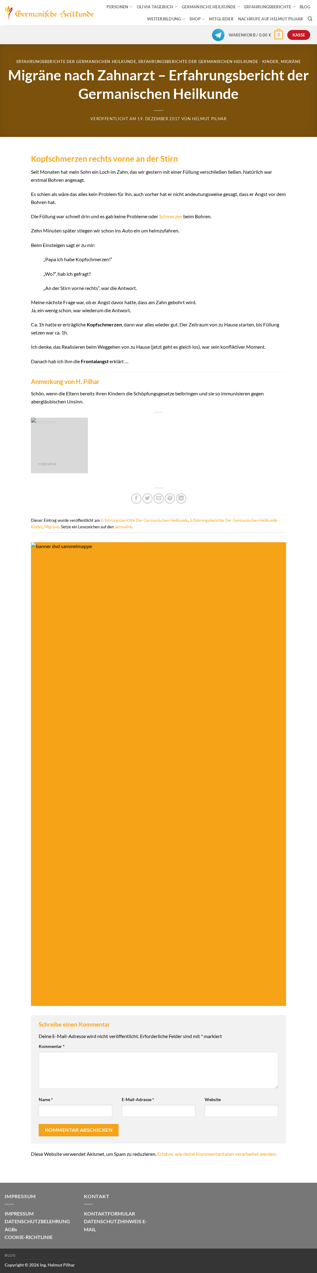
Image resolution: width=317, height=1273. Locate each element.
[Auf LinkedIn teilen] (181, 498)
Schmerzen (170, 216)
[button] (256, 35)
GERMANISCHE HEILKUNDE (209, 6)
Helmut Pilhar (209, 118)
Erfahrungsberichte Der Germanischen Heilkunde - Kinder (208, 61)
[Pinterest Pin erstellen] (170, 498)
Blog (10, 1255)
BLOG (305, 6)
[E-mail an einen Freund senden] (159, 498)
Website (213, 1099)
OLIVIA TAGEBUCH (155, 6)
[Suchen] (310, 19)
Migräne (291, 61)
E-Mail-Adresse (138, 1099)
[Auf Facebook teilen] (136, 498)
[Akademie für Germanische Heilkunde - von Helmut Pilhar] (49, 13)
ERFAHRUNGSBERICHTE (267, 6)
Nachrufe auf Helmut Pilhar (270, 18)
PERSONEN (117, 6)
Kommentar (52, 1046)
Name (46, 1099)
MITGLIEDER (221, 18)
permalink (123, 526)
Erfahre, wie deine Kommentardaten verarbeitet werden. (217, 1154)
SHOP (195, 18)
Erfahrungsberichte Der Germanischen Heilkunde (76, 61)
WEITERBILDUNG (164, 18)
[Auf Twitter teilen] (147, 498)
